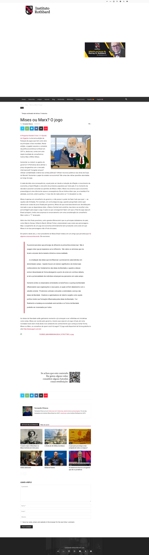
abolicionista (67, 411)
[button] (126, 99)
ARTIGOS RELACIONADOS (30, 425)
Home (24, 99)
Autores (47, 99)
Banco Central (24, 465)
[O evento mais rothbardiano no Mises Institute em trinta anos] (31, 436)
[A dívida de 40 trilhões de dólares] (56, 436)
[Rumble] (117, 1)
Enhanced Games (50, 467)
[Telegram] (120, 1)
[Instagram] (113, 1)
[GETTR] (110, 1)
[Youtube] (127, 1)
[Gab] (107, 1)
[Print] (41, 128)
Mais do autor (44, 425)
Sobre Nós (31, 99)
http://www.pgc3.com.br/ (32, 329)
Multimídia (61, 99)
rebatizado (63, 413)
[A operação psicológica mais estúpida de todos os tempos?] (80, 436)
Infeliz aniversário (25, 467)
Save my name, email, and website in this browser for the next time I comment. (49, 522)
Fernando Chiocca (28, 124)
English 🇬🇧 (100, 99)
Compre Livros (80, 99)
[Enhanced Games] (56, 458)
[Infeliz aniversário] (31, 458)
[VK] (36, 128)
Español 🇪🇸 (90, 99)
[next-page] (25, 473)
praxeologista (76, 411)
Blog (53, 99)
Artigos (40, 99)
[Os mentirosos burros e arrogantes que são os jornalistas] (80, 458)
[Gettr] (46, 128)
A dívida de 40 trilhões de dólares (55, 446)
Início (21, 105)
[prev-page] (21, 473)
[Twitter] (123, 1)
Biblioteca (70, 99)
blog (26, 105)
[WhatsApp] (27, 128)
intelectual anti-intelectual (55, 411)
